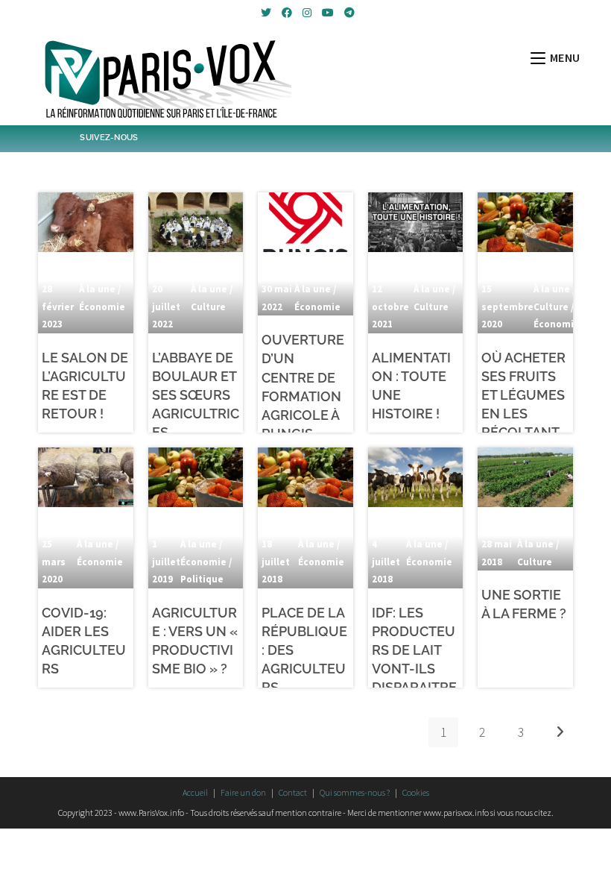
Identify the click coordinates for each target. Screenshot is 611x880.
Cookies (415, 792)
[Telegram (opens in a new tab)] (347, 12)
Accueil (195, 792)
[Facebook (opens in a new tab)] (287, 12)
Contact (293, 792)
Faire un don (243, 792)
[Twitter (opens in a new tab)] (266, 12)
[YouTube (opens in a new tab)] (327, 12)
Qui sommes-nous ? (355, 792)
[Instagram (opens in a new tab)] (307, 12)
